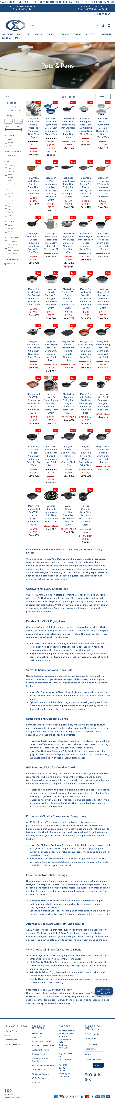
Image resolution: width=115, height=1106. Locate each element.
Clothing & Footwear (69, 34)
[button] (33, 143)
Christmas (106, 34)
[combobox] (64, 25)
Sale (17, 38)
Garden (38, 34)
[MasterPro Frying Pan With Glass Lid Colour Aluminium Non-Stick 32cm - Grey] (68, 266)
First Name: (92, 1034)
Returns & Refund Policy (43, 1065)
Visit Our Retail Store (41, 1041)
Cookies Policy (11, 1040)
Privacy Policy (10, 1031)
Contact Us (37, 1033)
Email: (89, 1055)
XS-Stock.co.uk (96, 999)
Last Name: (91, 1044)
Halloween (91, 34)
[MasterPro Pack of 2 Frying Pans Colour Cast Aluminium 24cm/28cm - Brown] (51, 155)
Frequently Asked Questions (40, 1059)
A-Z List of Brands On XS (43, 1046)
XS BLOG (36, 1082)
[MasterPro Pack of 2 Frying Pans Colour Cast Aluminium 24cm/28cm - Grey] (54, 155)
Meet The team (38, 1070)
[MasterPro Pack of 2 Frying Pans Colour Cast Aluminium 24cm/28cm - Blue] (48, 155)
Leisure (50, 34)
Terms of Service (12, 1044)
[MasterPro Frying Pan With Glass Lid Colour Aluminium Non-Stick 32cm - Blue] (71, 266)
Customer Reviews (40, 1050)
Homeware (8, 34)
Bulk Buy (6, 38)
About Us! (36, 1037)
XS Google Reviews (40, 1074)
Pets (27, 34)
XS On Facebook (39, 1078)
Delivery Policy (38, 1054)
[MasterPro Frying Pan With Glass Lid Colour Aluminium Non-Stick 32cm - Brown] (65, 266)
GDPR (7, 1035)
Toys (19, 34)
